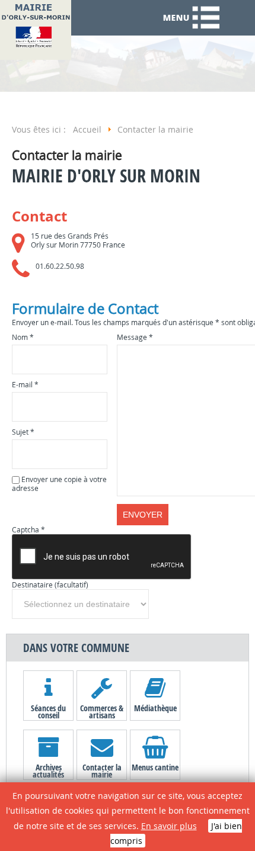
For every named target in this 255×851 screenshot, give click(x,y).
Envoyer (142, 514)
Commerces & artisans (101, 711)
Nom (23, 337)
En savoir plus (169, 825)
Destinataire (32, 584)
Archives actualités (48, 770)
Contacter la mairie (102, 770)
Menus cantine (155, 767)
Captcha (28, 529)
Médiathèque (155, 708)
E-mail (25, 384)
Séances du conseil (48, 711)
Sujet (23, 432)
